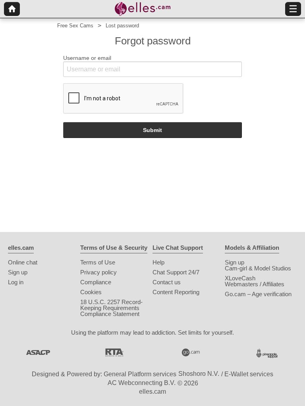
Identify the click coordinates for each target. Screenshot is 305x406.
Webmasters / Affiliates (254, 284)
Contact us (166, 282)
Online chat (22, 262)
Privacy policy (98, 272)
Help (158, 262)
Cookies (91, 292)
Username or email (87, 58)
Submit (152, 130)
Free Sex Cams (75, 26)
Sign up (17, 272)
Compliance (95, 282)
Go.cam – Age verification (258, 294)
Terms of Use (97, 262)
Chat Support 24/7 (175, 272)
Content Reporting (175, 292)
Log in (15, 282)
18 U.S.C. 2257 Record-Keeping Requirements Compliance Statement (111, 308)
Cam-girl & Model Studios (258, 268)
